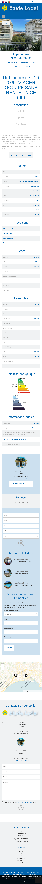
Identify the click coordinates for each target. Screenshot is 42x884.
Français (3, 2)
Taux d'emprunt (8, 637)
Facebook (19, 502)
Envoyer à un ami (15, 502)
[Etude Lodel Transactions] (21, 12)
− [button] (2, 668)
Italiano (9, 2)
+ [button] (2, 665)
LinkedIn (27, 502)
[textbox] (21, 531)
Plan (21, 117)
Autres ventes (21, 858)
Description (21, 105)
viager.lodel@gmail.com (22, 478)
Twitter (23, 502)
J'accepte (26, 882)
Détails (21, 111)
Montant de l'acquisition (11, 610)
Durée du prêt (8, 628)
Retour (7, 23)
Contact (21, 123)
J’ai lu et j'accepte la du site (20, 802)
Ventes (21, 854)
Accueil (21, 851)
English (6, 2)
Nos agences (21, 860)
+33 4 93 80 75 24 (22, 476)
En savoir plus (17, 882)
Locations (21, 856)
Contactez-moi (19, 484)
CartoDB (39, 691)
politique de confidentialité (24, 802)
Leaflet (25, 691)
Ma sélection (36, 2)
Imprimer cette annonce (21, 155)
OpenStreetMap (33, 691)
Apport (6, 619)
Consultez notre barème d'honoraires (14, 439)
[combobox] (21, 531)
